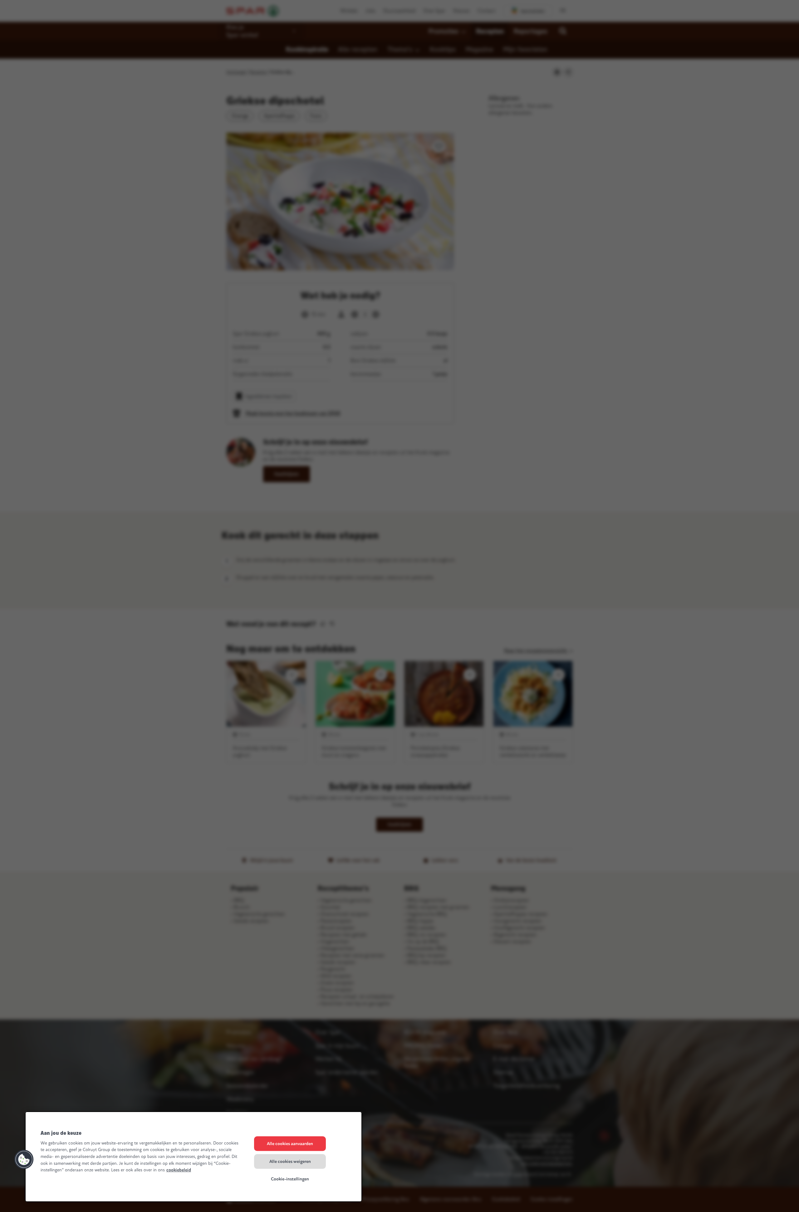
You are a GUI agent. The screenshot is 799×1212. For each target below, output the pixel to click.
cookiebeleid (178, 1170)
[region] (193, 1156)
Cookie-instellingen (290, 1179)
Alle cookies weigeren (290, 1161)
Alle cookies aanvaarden (290, 1143)
